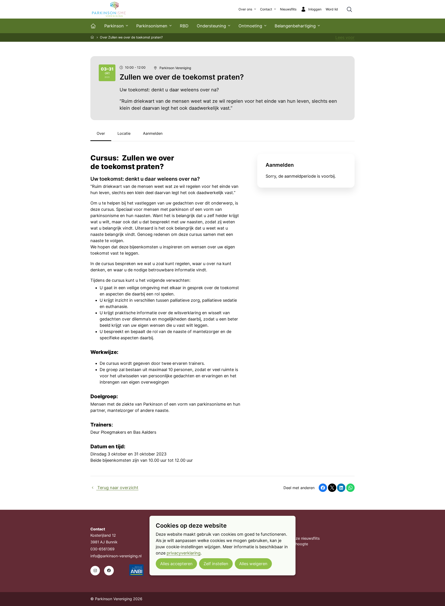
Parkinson (114, 25)
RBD (184, 25)
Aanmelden (152, 133)
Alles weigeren (253, 563)
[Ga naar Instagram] (95, 570)
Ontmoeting (250, 25)
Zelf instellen (215, 563)
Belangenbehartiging (295, 25)
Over (101, 133)
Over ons (245, 9)
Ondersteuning (211, 25)
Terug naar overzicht (117, 487)
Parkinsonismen (151, 25)
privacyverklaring (183, 553)
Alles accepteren (176, 563)
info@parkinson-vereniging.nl (116, 556)
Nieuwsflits (288, 9)
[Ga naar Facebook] (109, 570)
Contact (266, 9)
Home (92, 37)
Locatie (124, 133)
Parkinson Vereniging (175, 68)
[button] (323, 488)
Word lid (332, 9)
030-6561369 (102, 549)
